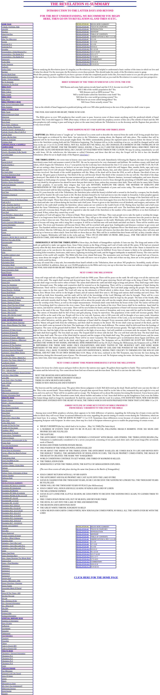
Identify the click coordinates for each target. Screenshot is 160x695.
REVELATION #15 (83, 59)
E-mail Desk (6, 187)
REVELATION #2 (82, 27)
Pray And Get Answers (10, 445)
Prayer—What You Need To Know (14, 453)
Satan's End (6, 561)
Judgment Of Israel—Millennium (13, 337)
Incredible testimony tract (11, 255)
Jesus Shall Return (8, 292)
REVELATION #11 (83, 49)
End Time (5, 192)
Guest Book (6, 235)
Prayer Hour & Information (11, 450)
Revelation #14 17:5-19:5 (11, 515)
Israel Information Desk (10, 270)
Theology (5, 638)
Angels (4, 42)
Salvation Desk (7, 540)
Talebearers (6, 633)
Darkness (5, 167)
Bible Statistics (7, 107)
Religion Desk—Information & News (14, 473)
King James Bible (8, 355)
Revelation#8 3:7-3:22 (10, 500)
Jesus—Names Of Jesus (11, 302)
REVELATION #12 (83, 52)
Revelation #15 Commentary (12, 518)
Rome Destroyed (8, 533)
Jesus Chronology (8, 277)
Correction (5, 157)
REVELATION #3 (82, 29)
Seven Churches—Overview (12, 583)
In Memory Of (7, 257)
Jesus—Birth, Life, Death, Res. (13, 297)
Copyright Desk (7, 154)
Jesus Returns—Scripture (11, 290)
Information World (8, 265)
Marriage (5, 388)
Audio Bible (6, 62)
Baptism (5, 72)
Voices (4, 678)
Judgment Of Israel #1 (10, 332)
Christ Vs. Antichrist (9, 139)
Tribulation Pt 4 (7, 663)
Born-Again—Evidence (10, 124)
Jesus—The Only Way (10, 310)
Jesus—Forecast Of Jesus (11, 300)
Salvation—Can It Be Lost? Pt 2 (13, 548)
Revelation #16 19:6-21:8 (11, 520)
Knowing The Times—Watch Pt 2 (14, 360)
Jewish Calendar (8, 317)
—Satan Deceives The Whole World (16, 558)
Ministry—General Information (12, 403)
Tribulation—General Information (13, 653)
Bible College (6, 92)
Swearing (5, 631)
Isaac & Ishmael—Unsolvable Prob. (14, 267)
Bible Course (6, 94)
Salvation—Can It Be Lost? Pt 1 (13, 545)
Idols (3, 252)
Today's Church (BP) (9, 646)
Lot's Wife (5, 378)
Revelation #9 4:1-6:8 (10, 503)
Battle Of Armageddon (10, 77)
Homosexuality (7, 242)
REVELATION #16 (83, 62)
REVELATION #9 (82, 44)
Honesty (5, 245)
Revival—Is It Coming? (10, 525)
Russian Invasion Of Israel (11, 535)
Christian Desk (7, 142)
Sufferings (5, 626)
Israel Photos (6, 272)
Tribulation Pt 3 (7, 661)
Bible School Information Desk (13, 104)
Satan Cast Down (8, 553)
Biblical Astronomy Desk (10, 114)
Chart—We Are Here (9, 137)
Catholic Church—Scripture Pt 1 (13, 129)
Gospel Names (7, 227)
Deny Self (5, 169)
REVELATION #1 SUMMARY (12, 483)
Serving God (6, 578)
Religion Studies (8, 475)
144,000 (5, 29)
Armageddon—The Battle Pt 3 (13, 57)
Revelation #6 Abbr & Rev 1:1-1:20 (14, 495)
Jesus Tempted (7, 295)
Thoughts (5, 641)
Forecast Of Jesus (8, 217)
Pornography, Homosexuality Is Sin (14, 440)
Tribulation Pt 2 (7, 658)
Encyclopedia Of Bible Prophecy (13, 190)
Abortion (5, 32)
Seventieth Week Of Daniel (11, 588)
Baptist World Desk (8, 74)
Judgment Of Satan (9, 342)
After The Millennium (9, 39)
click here (84, 155)
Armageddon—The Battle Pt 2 (13, 54)
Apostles (5, 49)
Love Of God (6, 383)
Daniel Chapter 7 (8, 164)
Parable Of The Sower (10, 428)
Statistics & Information (10, 621)
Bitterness (5, 117)
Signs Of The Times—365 (11, 593)
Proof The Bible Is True (10, 460)
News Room (6, 415)
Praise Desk (6, 443)
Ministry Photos (7, 400)
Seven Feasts (7, 586)
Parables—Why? (8, 430)
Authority (5, 67)
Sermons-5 (6, 576)
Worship (5, 693)
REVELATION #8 (82, 42)
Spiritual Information (9, 616)
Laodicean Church (8, 362)
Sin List (4, 598)
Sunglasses (6, 628)
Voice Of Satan (7, 676)
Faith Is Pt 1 (6, 202)
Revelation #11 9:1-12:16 (11, 508)
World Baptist (6, 691)
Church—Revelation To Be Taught (14, 152)
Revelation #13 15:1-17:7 (11, 513)
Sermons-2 (6, 568)
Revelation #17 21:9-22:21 (12, 523)
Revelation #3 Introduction (11, 488)
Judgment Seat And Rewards (12, 350)
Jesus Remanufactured (10, 287)
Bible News (6, 99)
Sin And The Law (8, 596)
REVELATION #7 (82, 39)
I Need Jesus (6, 250)
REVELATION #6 (82, 37)
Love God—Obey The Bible (12, 380)
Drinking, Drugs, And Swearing (13, 182)
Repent (4, 480)
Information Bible (8, 260)
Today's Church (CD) (9, 648)
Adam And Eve (7, 34)
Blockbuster (6, 119)
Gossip (4, 230)
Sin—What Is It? (8, 606)
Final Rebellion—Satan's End (12, 215)
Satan (4, 550)
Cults (3, 159)
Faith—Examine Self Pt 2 (11, 205)
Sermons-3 (6, 571)
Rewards (5, 528)
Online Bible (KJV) (8, 423)
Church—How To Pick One (11, 149)
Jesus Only (6, 282)
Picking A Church (8, 438)
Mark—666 (6, 385)
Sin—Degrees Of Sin (9, 601)
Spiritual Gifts (6, 613)
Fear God (5, 212)
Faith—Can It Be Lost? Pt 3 (12, 207)
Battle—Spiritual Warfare (11, 79)
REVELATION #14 (83, 57)
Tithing (4, 643)
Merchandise (6, 390)
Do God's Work (7, 172)
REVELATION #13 (83, 54)
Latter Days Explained (10, 367)
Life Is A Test (11, 370)
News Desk (6, 413)
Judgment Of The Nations (11, 347)
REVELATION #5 (82, 34)
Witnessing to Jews (9, 683)
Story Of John (7, 623)
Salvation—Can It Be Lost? (12, 543)
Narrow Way (6, 405)
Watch (4, 681)
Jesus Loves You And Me (11, 280)
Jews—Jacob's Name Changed (13, 322)
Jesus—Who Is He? (9, 312)
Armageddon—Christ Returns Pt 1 (14, 52)
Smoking (5, 611)
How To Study (7, 247)
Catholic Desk (7, 134)
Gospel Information (9, 225)
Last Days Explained (9, 365)
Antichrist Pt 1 (7, 44)
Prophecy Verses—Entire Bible (13, 465)
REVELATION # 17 (83, 64)
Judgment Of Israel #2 (10, 335)
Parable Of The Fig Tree (10, 425)
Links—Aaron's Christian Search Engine (16, 373)
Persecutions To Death (10, 433)
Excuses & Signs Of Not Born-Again (15, 200)
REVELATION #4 (82, 32)
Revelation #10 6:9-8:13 (11, 505)
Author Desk (6, 69)
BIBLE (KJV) (6, 87)
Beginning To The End (10, 84)
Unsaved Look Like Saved (11, 673)
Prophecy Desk (7, 463)
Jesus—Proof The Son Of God (13, 305)
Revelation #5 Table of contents (13, 493)
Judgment (5, 327)
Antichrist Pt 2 (7, 47)
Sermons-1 (6, 566)
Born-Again (6, 122)
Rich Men (5, 530)
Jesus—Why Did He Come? (12, 315)
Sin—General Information (11, 603)
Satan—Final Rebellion (10, 563)
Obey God (5, 420)
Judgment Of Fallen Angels (11, 330)
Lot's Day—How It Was (10, 375)
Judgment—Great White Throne (13, 352)
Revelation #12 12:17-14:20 (12, 510)
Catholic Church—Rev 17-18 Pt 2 (14, 132)
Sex (3, 591)
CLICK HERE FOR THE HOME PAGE (96, 577)
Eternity (4, 197)
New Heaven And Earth (10, 408)
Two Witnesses (7, 671)
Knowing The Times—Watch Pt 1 (14, 357)
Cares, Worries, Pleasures (11, 127)
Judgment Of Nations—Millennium (14, 340)
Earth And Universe (9, 185)
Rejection (5, 470)
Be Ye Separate (7, 82)
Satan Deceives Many (10, 556)
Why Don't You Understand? (12, 686)
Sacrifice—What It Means (11, 538)
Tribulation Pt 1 (7, 656)
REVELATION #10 (83, 47)
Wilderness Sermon (9, 688)
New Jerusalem (7, 410)
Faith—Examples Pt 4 (10, 210)
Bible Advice (6, 89)
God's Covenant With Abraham (13, 222)
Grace (4, 232)
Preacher (5, 455)
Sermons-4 (6, 573)
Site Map (5, 608)
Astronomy (6, 59)
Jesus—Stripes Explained (11, 307)
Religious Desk (7, 478)
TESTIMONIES (7, 636)
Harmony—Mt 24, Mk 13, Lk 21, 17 (14, 237)
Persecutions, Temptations (11, 435)
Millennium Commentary (10, 393)
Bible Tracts (6, 112)
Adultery (5, 37)
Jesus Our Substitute (9, 285)
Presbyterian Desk (8, 458)
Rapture (5, 468)
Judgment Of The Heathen (11, 345)
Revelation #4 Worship (10, 490)
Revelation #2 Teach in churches (13, 485)
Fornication (6, 220)
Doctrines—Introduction (10, 179)
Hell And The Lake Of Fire (11, 240)
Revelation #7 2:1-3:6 (10, 498)
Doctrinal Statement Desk (11, 174)
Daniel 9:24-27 (7, 162)
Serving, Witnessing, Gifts (11, 581)
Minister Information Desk (11, 395)
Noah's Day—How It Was (11, 418)
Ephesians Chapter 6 (9, 195)
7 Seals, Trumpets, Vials (10, 27)
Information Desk (8, 262)
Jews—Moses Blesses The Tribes (14, 325)
